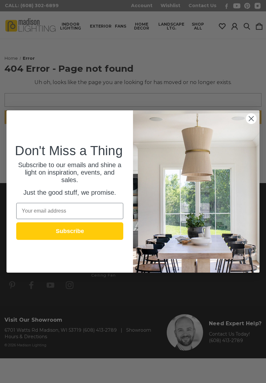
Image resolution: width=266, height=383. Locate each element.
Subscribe (70, 231)
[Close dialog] (251, 118)
